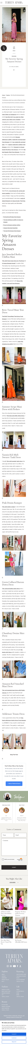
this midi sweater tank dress (15, 461)
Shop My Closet (6, 989)
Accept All (14, 1034)
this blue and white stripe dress (15, 416)
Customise (14, 1038)
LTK (2, 994)
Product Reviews (6, 1006)
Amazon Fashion (6, 993)
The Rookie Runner (21, 976)
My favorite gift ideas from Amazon (12, 217)
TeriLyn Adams (15, 66)
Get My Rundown (20, 979)
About (3, 974)
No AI (3, 981)
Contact (4, 976)
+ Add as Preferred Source (14, 783)
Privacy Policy (5, 979)
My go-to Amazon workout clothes (11, 225)
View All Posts (5, 996)
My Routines (5, 1004)
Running (19, 971)
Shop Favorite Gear (21, 974)
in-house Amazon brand (8, 263)
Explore (5, 971)
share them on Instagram (9, 114)
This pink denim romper (8, 507)
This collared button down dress (11, 588)
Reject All (14, 1041)
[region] (14, 1032)
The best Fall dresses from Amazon (12, 231)
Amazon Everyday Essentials (10, 228)
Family (18, 989)
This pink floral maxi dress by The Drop (13, 261)
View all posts (20, 981)
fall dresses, (14, 149)
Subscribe (4, 978)
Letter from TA (20, 991)
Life (17, 987)
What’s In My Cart (6, 991)
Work (17, 994)
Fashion (14, 56)
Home (3, 95)
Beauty (4, 1002)
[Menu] (1, 2)
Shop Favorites (5, 1008)
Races (17, 978)
